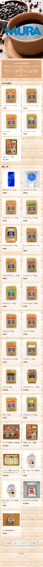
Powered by (19, 557)
